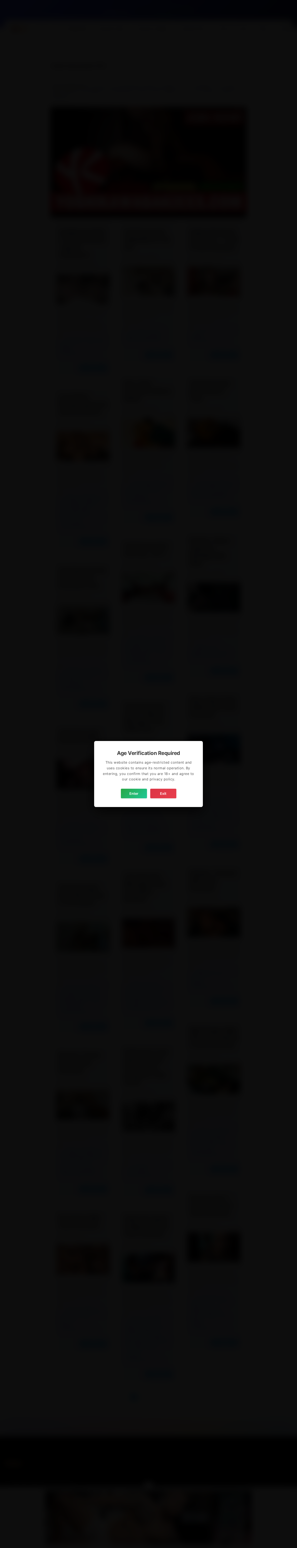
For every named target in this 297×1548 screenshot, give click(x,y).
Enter (133, 793)
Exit (163, 793)
